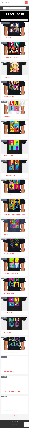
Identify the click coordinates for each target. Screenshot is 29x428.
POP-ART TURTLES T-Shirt (10, 411)
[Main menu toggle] (26, 2)
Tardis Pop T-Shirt (8, 155)
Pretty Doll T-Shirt (8, 77)
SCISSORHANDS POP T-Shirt (10, 352)
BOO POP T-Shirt (7, 234)
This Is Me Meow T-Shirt (9, 136)
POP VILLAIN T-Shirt (8, 293)
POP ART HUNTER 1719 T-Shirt (11, 254)
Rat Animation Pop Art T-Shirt (11, 57)
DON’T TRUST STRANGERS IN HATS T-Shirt (14, 214)
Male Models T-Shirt (8, 38)
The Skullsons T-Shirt (9, 175)
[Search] (25, 8)
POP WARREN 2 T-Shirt (9, 195)
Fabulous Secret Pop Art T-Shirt (11, 391)
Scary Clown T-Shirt (8, 96)
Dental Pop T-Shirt (8, 313)
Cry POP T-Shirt (7, 332)
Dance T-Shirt (7, 116)
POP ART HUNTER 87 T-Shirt (10, 273)
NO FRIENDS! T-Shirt (8, 372)
